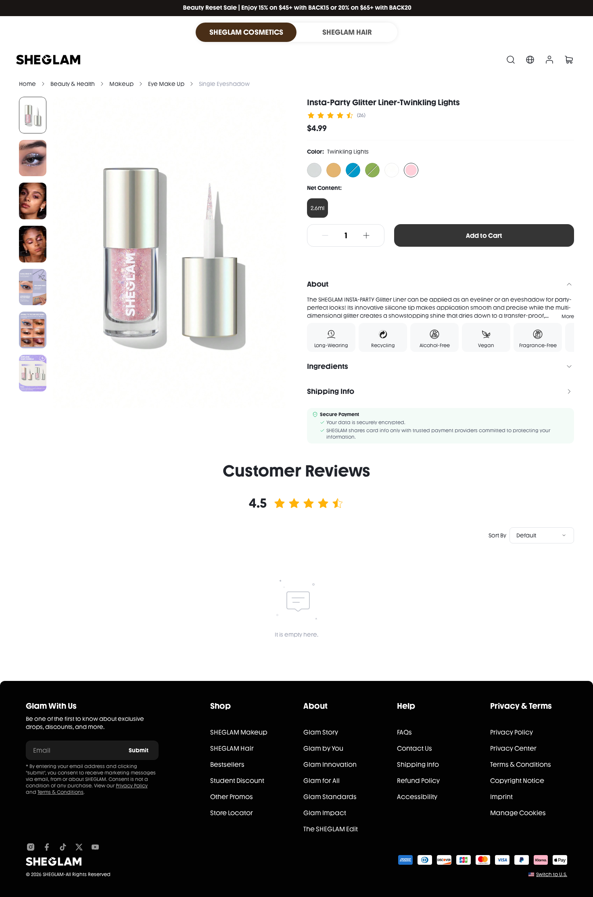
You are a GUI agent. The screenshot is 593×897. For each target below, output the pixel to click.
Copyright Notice (517, 781)
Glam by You (323, 748)
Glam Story (320, 732)
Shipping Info (418, 764)
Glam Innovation (330, 764)
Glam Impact (324, 813)
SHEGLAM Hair (232, 748)
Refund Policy (418, 781)
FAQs (404, 732)
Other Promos (231, 797)
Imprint (501, 797)
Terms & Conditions (61, 792)
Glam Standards (330, 797)
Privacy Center (513, 748)
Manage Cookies (518, 813)
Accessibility (417, 797)
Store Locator (231, 813)
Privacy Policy (132, 786)
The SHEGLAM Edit (330, 829)
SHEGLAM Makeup (238, 732)
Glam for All (321, 781)
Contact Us (414, 748)
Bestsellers (227, 764)
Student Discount (237, 781)
